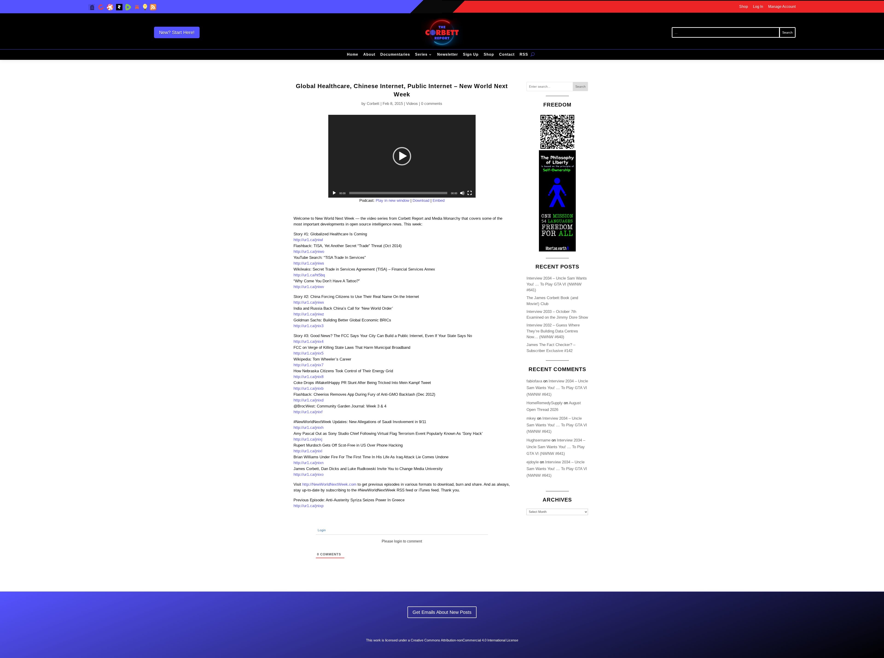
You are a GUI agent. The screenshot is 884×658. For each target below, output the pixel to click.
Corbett (373, 103)
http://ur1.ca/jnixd (308, 400)
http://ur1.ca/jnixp (308, 506)
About (369, 54)
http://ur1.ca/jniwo (309, 251)
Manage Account (782, 7)
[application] (402, 156)
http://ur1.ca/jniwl (308, 240)
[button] (402, 156)
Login (321, 530)
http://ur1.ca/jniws (309, 263)
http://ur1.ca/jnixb (308, 388)
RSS (524, 54)
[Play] (334, 193)
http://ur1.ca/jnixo (308, 474)
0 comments (431, 103)
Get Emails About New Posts (442, 612)
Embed (439, 200)
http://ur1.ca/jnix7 (308, 365)
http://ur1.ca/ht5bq (309, 275)
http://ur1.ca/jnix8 (308, 377)
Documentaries (395, 54)
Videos (412, 103)
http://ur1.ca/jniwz (309, 314)
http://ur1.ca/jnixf (308, 412)
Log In (758, 7)
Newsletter (447, 54)
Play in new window (392, 200)
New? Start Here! (177, 32)
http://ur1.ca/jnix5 (308, 353)
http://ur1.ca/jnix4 (308, 341)
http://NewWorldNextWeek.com (329, 484)
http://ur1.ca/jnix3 (308, 326)
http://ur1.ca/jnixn (308, 463)
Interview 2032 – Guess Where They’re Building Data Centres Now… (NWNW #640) (553, 331)
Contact (507, 54)
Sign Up (471, 54)
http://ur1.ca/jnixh (308, 427)
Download (421, 200)
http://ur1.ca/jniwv (309, 287)
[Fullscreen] (469, 193)
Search (580, 86)
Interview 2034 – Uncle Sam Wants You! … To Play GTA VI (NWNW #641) (556, 284)
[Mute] (462, 193)
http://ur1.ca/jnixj (308, 439)
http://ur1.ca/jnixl (308, 451)
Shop (743, 7)
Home (352, 54)
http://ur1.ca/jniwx (309, 302)
